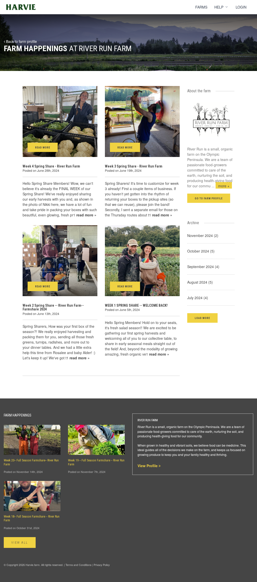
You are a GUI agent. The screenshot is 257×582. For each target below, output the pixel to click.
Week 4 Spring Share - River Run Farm (51, 166)
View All (19, 542)
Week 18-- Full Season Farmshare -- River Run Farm (31, 518)
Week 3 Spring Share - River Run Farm (133, 166)
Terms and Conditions (78, 565)
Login (241, 7)
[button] (202, 317)
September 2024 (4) (203, 266)
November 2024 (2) (202, 235)
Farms (201, 7)
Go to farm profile (209, 198)
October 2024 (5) (201, 251)
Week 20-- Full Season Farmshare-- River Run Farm (31, 462)
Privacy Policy (102, 565)
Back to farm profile (21, 41)
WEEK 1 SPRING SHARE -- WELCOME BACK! (136, 305)
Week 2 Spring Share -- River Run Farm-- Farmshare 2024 (53, 307)
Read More (42, 147)
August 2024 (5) (200, 282)
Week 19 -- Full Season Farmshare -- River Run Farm (96, 462)
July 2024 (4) (197, 297)
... (220, 185)
